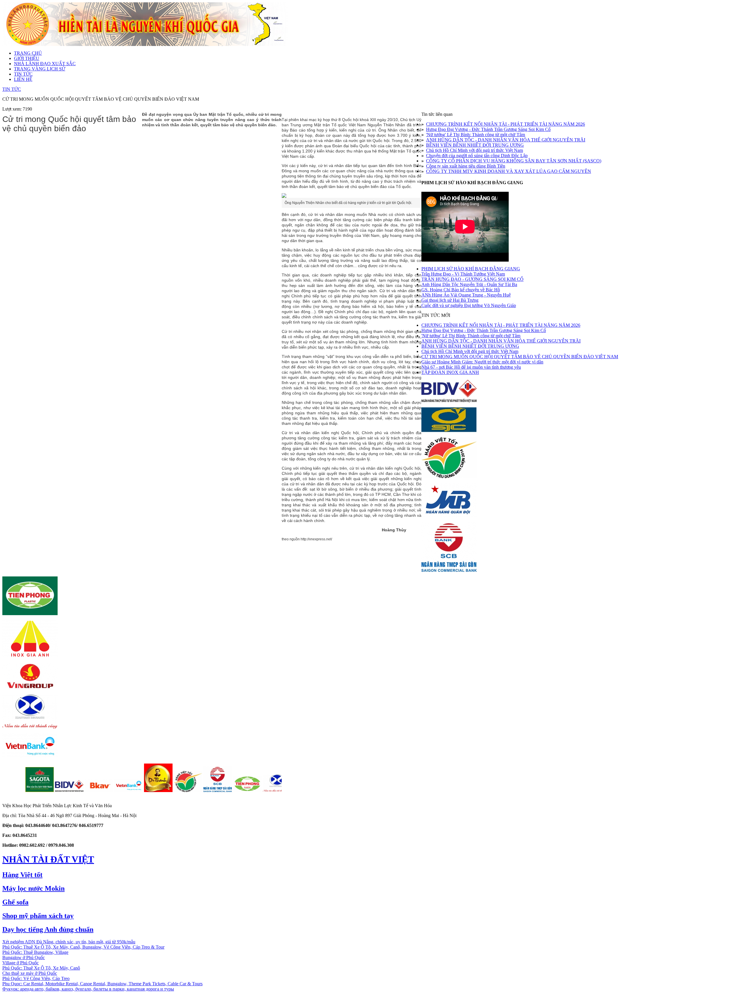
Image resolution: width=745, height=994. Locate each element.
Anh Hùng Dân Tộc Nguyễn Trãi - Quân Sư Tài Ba (469, 284)
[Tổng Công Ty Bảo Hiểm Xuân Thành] (245, 790)
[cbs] (97, 790)
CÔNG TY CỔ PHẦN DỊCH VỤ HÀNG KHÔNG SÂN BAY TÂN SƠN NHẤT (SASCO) (513, 160)
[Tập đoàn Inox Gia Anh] (30, 656)
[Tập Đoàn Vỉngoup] (30, 688)
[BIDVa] (38, 790)
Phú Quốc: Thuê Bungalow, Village (35, 952)
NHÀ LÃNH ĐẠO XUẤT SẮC (45, 63)
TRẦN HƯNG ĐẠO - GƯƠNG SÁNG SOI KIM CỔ (472, 279)
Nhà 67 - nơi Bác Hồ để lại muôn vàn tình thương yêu (471, 367)
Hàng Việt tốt (22, 874)
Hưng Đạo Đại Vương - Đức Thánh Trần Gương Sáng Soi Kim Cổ (488, 129)
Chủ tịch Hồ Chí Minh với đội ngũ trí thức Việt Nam (474, 150)
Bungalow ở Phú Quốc (23, 957)
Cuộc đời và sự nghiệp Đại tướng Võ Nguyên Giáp (468, 305)
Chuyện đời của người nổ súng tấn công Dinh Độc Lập (477, 155)
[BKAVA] (67, 790)
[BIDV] (449, 401)
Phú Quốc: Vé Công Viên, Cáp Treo (36, 978)
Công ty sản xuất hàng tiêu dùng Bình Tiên (465, 166)
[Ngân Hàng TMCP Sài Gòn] (449, 570)
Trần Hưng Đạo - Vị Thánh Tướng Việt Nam (463, 273)
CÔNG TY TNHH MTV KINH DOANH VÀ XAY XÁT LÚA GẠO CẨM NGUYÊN (508, 171)
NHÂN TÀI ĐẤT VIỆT (48, 859)
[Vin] (275, 790)
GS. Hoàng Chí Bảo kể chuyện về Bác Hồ (460, 289)
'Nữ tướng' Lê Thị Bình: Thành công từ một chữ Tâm (475, 134)
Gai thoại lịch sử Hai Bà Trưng (449, 300)
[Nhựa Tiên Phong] (30, 613)
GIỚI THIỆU (26, 58)
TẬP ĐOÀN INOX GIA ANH (450, 372)
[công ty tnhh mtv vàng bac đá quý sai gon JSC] (449, 430)
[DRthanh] (127, 790)
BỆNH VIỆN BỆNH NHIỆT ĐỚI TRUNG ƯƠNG (475, 145)
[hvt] (156, 790)
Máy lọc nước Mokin (33, 888)
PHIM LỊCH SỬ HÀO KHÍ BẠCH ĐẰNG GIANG (470, 268)
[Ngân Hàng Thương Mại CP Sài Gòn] (186, 790)
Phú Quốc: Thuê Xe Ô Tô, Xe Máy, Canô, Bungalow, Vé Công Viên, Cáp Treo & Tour (83, 947)
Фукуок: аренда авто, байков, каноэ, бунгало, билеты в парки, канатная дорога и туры (88, 988)
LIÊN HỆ (23, 79)
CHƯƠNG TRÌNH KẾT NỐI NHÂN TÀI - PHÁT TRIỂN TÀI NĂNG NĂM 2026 (505, 124)
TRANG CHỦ (28, 53)
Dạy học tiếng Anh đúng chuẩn (47, 929)
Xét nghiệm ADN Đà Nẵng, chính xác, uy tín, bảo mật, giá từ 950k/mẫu (68, 941)
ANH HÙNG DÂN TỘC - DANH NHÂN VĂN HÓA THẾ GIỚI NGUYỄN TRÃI (505, 139)
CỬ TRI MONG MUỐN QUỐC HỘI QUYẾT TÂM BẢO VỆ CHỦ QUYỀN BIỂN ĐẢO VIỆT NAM (519, 356)
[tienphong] (216, 790)
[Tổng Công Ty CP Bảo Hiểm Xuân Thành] (30, 727)
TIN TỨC (23, 74)
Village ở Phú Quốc (20, 962)
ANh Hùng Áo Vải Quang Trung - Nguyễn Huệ (466, 294)
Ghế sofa (15, 902)
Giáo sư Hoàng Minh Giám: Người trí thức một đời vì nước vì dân (482, 361)
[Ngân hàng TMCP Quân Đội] (449, 516)
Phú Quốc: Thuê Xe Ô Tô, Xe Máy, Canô (41, 967)
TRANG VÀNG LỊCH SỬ (39, 68)
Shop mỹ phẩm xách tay (38, 916)
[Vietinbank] (30, 757)
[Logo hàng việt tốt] (449, 476)
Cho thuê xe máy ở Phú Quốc (29, 973)
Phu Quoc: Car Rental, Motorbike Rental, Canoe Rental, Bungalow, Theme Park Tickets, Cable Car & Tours (102, 983)
